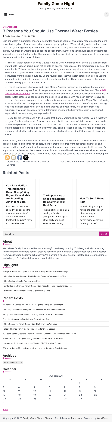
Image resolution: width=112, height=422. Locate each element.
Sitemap (49, 418)
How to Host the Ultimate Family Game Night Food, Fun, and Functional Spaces (37, 286)
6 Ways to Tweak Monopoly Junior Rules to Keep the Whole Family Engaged (36, 271)
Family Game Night (56, 3)
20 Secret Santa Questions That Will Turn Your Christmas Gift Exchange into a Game (39, 334)
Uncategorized (10, 27)
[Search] (106, 14)
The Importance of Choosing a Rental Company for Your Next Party (54, 200)
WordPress (102, 418)
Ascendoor (76, 418)
